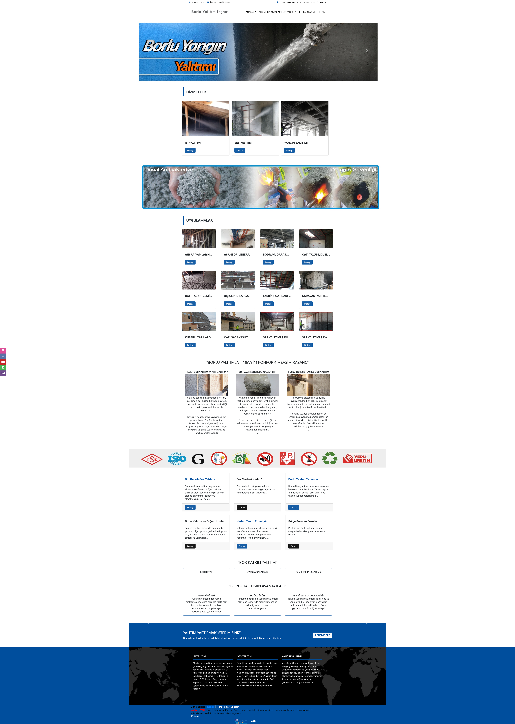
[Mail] (254, 721)
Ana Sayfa (251, 12)
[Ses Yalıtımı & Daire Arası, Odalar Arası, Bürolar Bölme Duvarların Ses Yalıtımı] (316, 321)
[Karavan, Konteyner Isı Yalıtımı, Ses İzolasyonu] (316, 280)
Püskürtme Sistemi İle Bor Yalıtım (308, 371)
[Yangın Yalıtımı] (304, 118)
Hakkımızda (264, 12)
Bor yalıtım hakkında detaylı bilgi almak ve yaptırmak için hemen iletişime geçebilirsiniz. (232, 638)
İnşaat (209, 706)
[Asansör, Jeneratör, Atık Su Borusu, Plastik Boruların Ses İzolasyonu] (238, 238)
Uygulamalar (278, 12)
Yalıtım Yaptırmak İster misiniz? (212, 633)
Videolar (292, 12)
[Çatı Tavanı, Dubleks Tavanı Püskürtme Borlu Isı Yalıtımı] (316, 238)
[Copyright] (240, 721)
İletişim (321, 12)
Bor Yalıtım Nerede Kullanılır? (257, 371)
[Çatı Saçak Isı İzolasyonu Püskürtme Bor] (238, 321)
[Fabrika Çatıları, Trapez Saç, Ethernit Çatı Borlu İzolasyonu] (277, 280)
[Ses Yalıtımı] (255, 118)
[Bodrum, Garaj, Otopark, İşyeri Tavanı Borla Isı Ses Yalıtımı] (277, 238)
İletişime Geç (322, 635)
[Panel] (252, 721)
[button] (148, 50)
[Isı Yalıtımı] (205, 118)
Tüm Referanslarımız (308, 572)
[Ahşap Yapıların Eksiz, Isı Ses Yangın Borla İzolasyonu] (199, 238)
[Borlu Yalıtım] (210, 11)
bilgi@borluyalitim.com (220, 2)
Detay (190, 150)
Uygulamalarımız (257, 572)
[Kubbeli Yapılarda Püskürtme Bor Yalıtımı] (199, 321)
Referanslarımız (307, 12)
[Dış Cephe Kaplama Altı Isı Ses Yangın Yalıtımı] (238, 280)
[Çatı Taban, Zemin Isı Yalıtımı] (199, 280)
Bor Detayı (206, 572)
